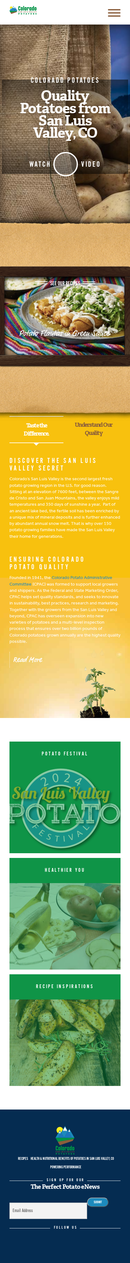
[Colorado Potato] (23, 10)
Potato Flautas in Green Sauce (65, 333)
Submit (98, 1202)
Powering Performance (65, 1167)
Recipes (23, 1158)
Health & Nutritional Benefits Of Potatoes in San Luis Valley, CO (72, 1158)
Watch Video (65, 164)
